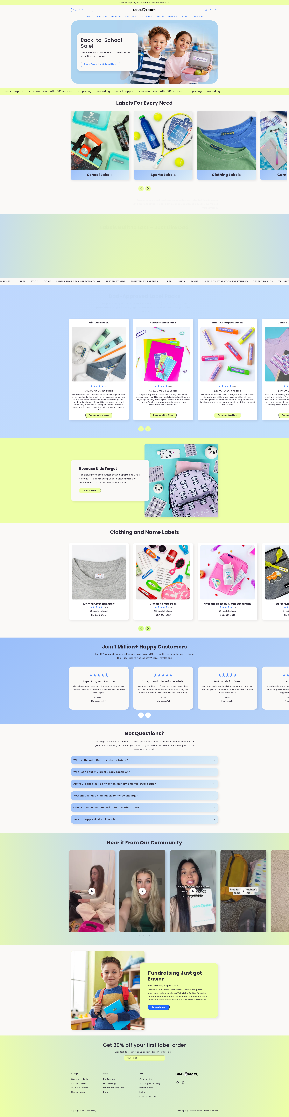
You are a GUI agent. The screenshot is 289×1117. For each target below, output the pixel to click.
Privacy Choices (148, 1096)
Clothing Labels (79, 1079)
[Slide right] (148, 188)
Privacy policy (196, 1111)
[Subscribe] (161, 1058)
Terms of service (211, 1111)
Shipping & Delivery (149, 1083)
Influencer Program (113, 1087)
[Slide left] (141, 188)
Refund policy (182, 1111)
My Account (109, 1079)
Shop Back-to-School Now (100, 64)
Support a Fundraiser (82, 10)
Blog (105, 1092)
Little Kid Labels (79, 1087)
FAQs (142, 1092)
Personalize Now (99, 415)
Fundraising (109, 1083)
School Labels (78, 1083)
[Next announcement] (217, 2)
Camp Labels (78, 1092)
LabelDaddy (91, 1111)
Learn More (158, 1007)
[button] (89, 16)
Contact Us (145, 1079)
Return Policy (146, 1087)
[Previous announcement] (71, 2)
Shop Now (90, 490)
